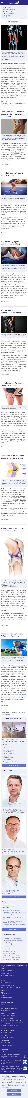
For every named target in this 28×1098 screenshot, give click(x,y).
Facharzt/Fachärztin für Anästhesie (13, 910)
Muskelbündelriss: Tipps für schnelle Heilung (12, 174)
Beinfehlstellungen (8, 943)
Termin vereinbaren (14, 765)
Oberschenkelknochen (7, 55)
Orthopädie (12, 810)
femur (6, 66)
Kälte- (18, 295)
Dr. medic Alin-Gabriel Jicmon (9, 1025)
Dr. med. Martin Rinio (8, 849)
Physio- (22, 295)
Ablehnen (14, 1094)
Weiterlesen (13, 164)
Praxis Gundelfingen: (8, 750)
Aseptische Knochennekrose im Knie (13, 940)
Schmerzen (4, 143)
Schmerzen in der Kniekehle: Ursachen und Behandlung (12, 457)
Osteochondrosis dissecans (11, 955)
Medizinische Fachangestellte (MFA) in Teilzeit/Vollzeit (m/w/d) (14, 921)
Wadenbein (19, 56)
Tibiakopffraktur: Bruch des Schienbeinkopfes (12, 529)
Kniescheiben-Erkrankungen (11, 945)
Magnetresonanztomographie (15, 513)
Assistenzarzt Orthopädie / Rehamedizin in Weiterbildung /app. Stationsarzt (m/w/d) (14, 914)
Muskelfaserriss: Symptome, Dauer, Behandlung (12, 384)
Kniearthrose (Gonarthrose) (18, 619)
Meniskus (18, 501)
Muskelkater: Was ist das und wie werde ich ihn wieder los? (13, 311)
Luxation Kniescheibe (9, 951)
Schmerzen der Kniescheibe (11, 959)
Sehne (6, 56)
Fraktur (3, 585)
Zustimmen (14, 1090)
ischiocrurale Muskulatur (10, 268)
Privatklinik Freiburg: (7, 756)
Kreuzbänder (4, 671)
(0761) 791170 (8, 747)
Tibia (6, 590)
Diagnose (6, 217)
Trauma (3, 505)
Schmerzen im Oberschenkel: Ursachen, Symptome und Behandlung (13, 114)
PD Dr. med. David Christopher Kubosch (12, 1022)
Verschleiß (23, 499)
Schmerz (18, 204)
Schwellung (8, 683)
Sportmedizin (8, 812)
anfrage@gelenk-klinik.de (9, 762)
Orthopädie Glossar (6, 1045)
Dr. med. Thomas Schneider (9, 1015)
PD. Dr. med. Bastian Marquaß (10, 890)
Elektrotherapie (8, 297)
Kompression (4, 225)
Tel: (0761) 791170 (7, 15)
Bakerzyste (19, 480)
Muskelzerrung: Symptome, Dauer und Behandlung (12, 243)
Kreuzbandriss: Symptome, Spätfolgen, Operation (12, 635)
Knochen (19, 582)
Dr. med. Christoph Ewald (8, 1023)
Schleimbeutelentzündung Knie (12, 957)
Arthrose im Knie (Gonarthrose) (12, 938)
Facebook (20, 712)
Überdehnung (9, 198)
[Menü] (1, 3)
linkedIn (9, 714)
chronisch (16, 152)
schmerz (15, 366)
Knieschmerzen (7, 947)
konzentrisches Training (20, 357)
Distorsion (9, 675)
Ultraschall (4, 515)
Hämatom (4, 435)
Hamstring (6, 97)
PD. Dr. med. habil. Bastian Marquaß (11, 1020)
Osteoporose (19, 596)
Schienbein (16, 58)
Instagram (4, 714)
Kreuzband (12, 679)
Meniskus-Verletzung (9, 953)
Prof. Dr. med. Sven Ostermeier (11, 809)
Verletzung (20, 350)
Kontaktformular (6, 17)
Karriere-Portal (14, 929)
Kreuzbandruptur (18, 666)
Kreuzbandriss (20, 660)
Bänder (13, 582)
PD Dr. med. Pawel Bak (7, 1032)
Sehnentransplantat (19, 699)
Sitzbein (19, 53)
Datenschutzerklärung (7, 1087)
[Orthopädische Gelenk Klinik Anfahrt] (14, 730)
